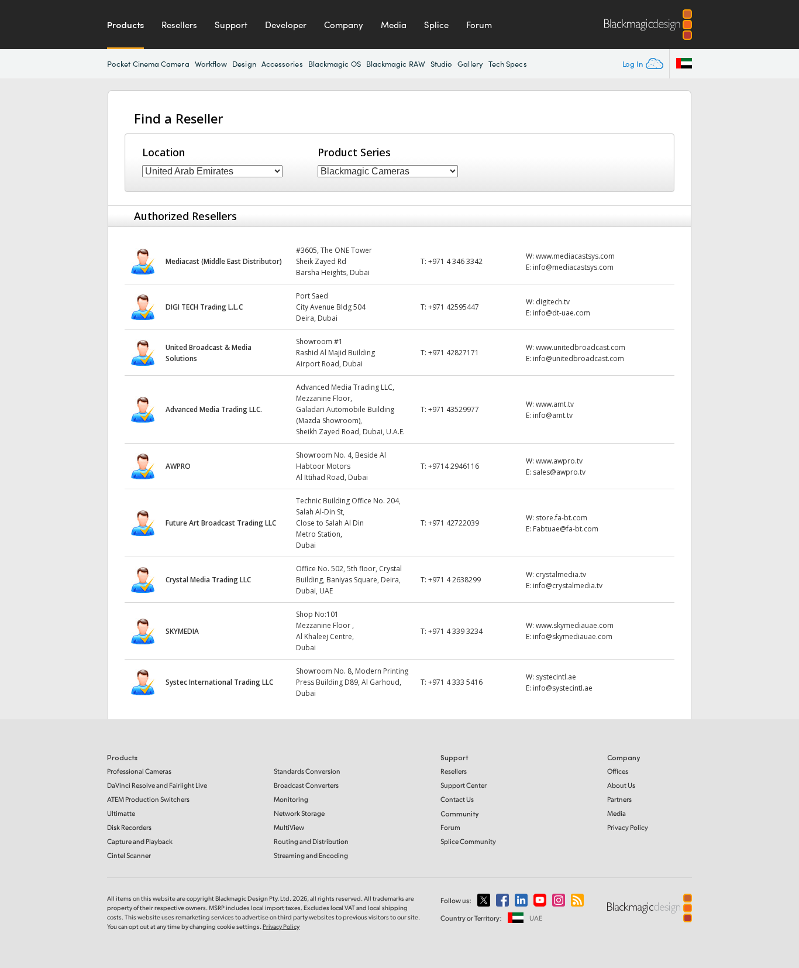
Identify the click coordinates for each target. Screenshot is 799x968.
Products (125, 24)
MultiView (289, 827)
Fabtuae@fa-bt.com (565, 529)
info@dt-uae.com (561, 313)
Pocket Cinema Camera (148, 64)
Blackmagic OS (334, 64)
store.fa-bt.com (561, 518)
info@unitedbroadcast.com (578, 358)
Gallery (470, 64)
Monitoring (291, 799)
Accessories (282, 64)
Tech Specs (507, 64)
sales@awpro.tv (559, 472)
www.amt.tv (555, 404)
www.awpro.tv (559, 461)
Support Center (463, 785)
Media (394, 24)
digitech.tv (553, 302)
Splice (436, 24)
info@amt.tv (553, 415)
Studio (441, 64)
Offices (617, 771)
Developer (285, 24)
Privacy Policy (627, 827)
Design (244, 64)
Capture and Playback (140, 841)
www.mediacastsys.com (575, 256)
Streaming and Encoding (311, 855)
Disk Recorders (129, 827)
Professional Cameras (139, 771)
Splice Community (468, 841)
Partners (619, 799)
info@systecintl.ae (563, 688)
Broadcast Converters (306, 785)
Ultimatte (121, 813)
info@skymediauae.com (572, 636)
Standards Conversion (307, 771)
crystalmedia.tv (561, 574)
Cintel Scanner (129, 855)
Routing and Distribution (311, 841)
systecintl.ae (556, 677)
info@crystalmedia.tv (567, 586)
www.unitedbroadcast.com (580, 347)
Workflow (211, 64)
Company (343, 24)
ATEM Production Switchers (148, 799)
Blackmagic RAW (395, 64)
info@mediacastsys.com (573, 267)
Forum (479, 24)
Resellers (179, 24)
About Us (621, 785)
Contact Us (457, 799)
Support (231, 24)
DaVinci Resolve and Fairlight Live (157, 785)
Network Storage (299, 813)
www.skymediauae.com (575, 625)
